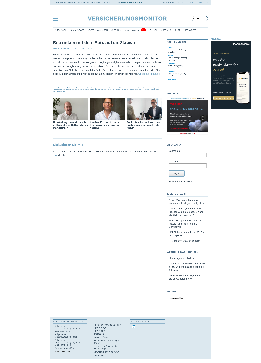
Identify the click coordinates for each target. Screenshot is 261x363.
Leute (91, 30)
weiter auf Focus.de (149, 73)
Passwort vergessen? (180, 181)
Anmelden (203, 2)
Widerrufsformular (63, 351)
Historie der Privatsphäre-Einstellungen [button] (106, 347)
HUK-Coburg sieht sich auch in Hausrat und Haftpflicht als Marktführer (185, 223)
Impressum (99, 334)
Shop (178, 30)
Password (174, 161)
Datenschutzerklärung (65, 348)
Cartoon (116, 30)
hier (55, 155)
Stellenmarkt (135, 30)
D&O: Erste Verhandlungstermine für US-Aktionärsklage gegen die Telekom (187, 267)
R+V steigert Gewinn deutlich (184, 240)
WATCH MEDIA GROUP (131, 2)
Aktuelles (60, 30)
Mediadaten (190, 30)
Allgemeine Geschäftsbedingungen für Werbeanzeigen (67, 328)
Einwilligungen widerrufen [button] (106, 352)
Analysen (102, 30)
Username (174, 150)
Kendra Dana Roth (62, 48)
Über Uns (166, 30)
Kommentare (77, 30)
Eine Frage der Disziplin (182, 258)
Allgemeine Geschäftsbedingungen (66, 335)
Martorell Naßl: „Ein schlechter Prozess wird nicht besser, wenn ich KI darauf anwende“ (186, 212)
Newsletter (188, 2)
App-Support (100, 331)
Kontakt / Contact (102, 337)
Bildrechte (99, 355)
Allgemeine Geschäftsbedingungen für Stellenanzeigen (67, 342)
